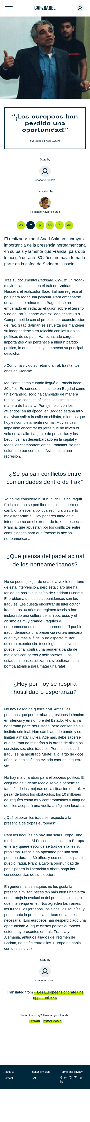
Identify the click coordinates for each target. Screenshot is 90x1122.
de (69, 225)
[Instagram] (70, 1077)
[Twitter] (65, 1077)
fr (31, 225)
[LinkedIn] (61, 1081)
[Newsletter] (80, 1077)
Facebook (52, 1020)
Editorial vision (41, 1071)
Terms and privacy (71, 1071)
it (59, 225)
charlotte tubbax (45, 180)
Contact (8, 1078)
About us (9, 1071)
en (50, 225)
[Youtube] (75, 1077)
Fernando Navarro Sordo (45, 211)
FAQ (34, 1078)
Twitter (34, 1020)
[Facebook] (61, 1077)
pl (40, 225)
